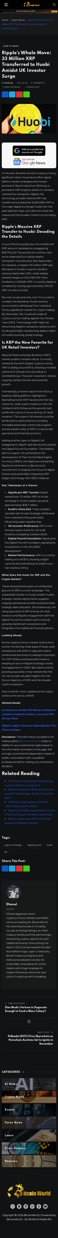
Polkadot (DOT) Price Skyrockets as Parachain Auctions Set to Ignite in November (30, 1040)
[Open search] (54, 4)
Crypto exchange (13, 845)
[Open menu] (6, 4)
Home (5, 20)
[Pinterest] (19, 94)
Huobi (49, 845)
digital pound (34, 845)
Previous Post (16, 1003)
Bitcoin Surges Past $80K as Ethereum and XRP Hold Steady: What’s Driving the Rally (29, 793)
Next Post (44, 1032)
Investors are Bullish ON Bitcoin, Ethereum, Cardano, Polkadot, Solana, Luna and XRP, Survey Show (29, 714)
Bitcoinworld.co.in (30, 741)
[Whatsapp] (26, 94)
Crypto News (18, 20)
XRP (5, 852)
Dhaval (9, 83)
